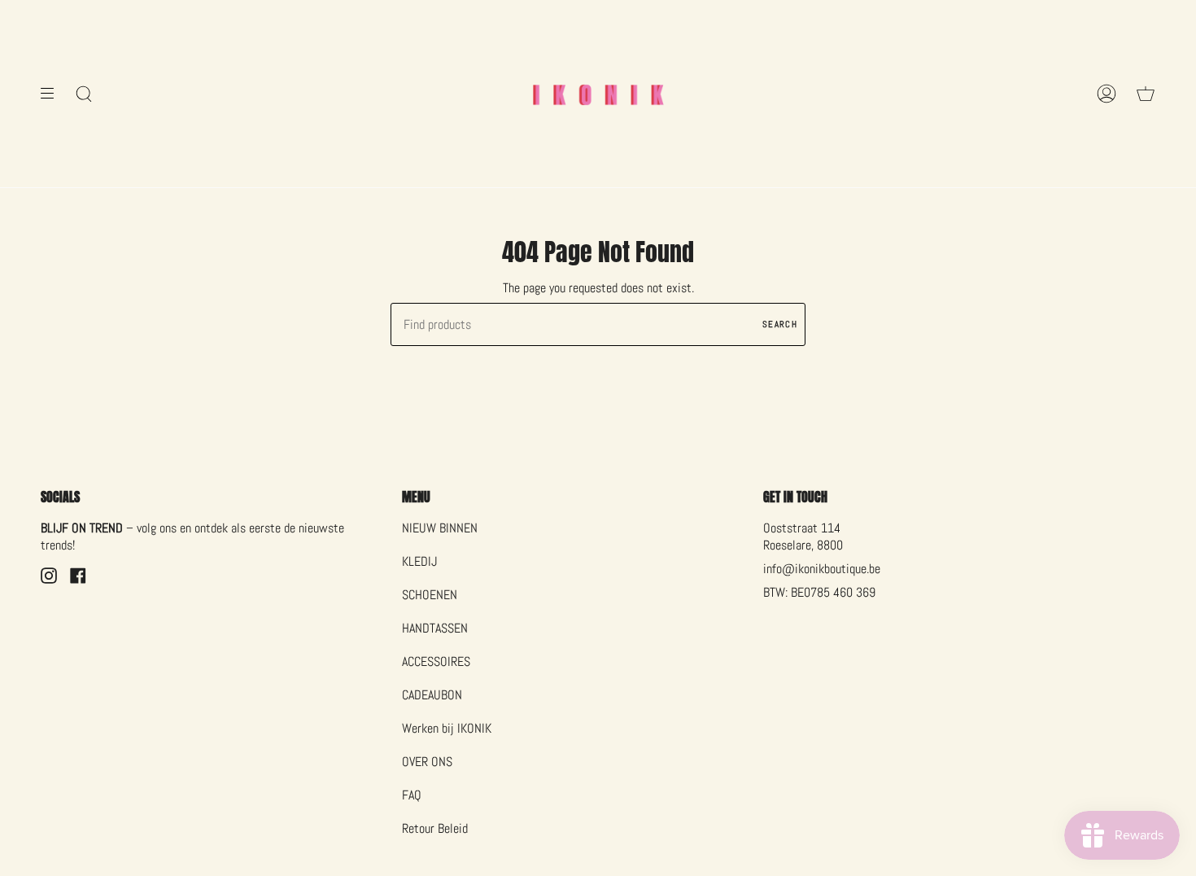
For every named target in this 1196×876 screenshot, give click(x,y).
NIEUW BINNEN (440, 528)
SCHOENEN (429, 594)
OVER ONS (427, 761)
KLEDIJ (419, 561)
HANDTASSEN (435, 628)
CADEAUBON (432, 694)
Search (779, 324)
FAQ (411, 795)
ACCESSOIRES (436, 661)
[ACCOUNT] (1106, 93)
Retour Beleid (435, 828)
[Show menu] (53, 93)
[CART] (1145, 93)
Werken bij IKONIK (446, 728)
